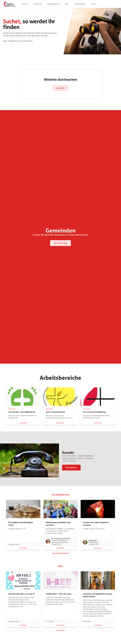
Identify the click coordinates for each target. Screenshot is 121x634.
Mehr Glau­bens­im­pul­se (60, 553)
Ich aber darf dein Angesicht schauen (96, 523)
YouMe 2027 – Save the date (58, 594)
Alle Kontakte (71, 468)
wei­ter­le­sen (23, 423)
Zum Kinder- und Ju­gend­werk (21, 412)
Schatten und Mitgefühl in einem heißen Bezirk (97, 595)
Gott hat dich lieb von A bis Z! (21, 594)
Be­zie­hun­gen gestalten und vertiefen (58, 523)
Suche (93, 4)
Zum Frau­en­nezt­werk (55, 412)
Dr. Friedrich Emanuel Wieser (60, 538)
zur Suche (60, 88)
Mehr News (61, 630)
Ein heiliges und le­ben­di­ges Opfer (20, 523)
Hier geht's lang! (60, 243)
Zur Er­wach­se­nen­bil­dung (94, 412)
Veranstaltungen (80, 4)
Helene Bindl (93, 540)
